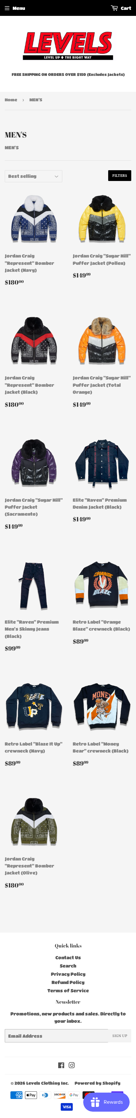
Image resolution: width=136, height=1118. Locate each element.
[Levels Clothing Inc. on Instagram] (72, 1065)
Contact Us (68, 957)
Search (68, 965)
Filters (119, 176)
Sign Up (119, 1036)
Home (11, 99)
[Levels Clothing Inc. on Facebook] (61, 1065)
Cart (125, 7)
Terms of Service (68, 990)
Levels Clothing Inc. (47, 1083)
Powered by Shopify (98, 1083)
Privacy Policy (68, 973)
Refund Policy (68, 982)
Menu (19, 7)
